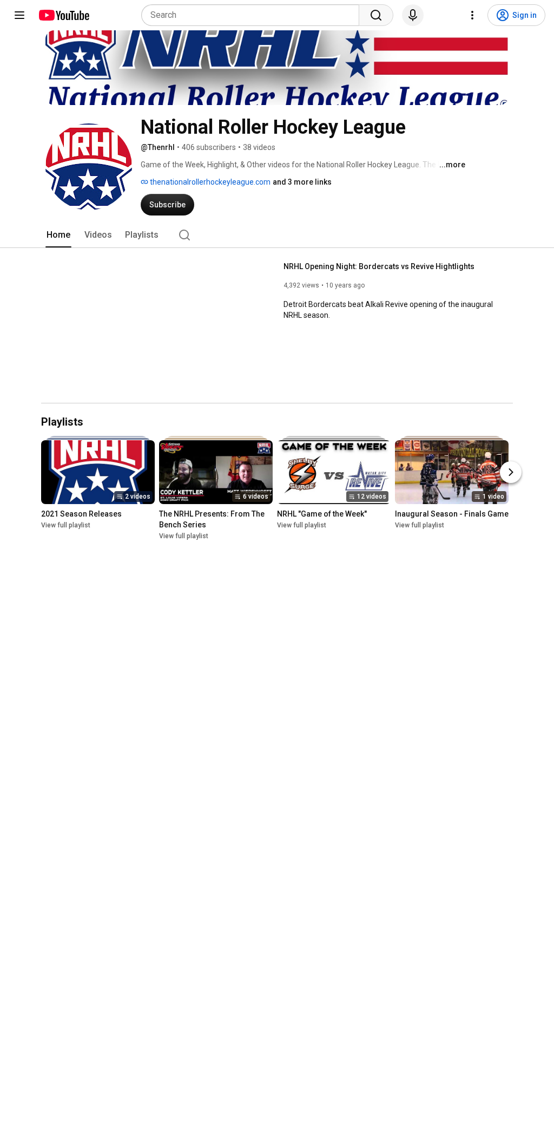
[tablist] (277, 235)
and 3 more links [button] (302, 182)
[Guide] (19, 15)
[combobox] (253, 15)
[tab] (58, 235)
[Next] (511, 472)
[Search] (376, 15)
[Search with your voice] (413, 15)
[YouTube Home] (63, 15)
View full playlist (65, 525)
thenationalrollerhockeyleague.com (209, 182)
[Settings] (472, 15)
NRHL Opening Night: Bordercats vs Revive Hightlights (378, 266)
